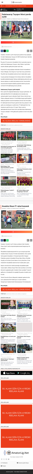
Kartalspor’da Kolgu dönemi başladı (8, 315)
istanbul (19, 293)
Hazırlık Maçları (10, 141)
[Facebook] (2, 459)
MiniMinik (27, 164)
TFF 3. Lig (29, 333)
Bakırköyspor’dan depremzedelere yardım (7, 167)
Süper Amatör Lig (8, 143)
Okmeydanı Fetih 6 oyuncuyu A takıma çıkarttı (24, 315)
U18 (26, 141)
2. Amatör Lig (20, 354)
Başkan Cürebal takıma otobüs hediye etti (23, 358)
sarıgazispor (23, 293)
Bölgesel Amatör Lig (21, 187)
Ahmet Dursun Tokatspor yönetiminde (7, 359)
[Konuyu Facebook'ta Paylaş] (2, 51)
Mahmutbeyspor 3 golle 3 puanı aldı (7, 191)
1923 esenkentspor (10, 125)
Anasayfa (4, 18)
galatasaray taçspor (18, 125)
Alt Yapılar (19, 141)
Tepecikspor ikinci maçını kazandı (23, 337)
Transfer (4, 312)
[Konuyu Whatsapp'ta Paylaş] (7, 51)
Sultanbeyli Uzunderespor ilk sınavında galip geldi (8, 147)
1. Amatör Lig (9, 18)
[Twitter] (4, 459)
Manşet (2, 143)
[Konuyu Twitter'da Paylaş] (5, 51)
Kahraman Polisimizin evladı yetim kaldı (24, 169)
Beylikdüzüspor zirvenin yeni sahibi (8, 337)
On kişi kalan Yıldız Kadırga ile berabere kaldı (24, 145)
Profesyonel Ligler (8, 310)
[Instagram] (6, 459)
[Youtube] (9, 459)
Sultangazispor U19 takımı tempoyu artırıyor (16, 5)
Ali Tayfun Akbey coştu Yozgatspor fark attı (23, 191)
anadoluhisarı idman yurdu (11, 293)
